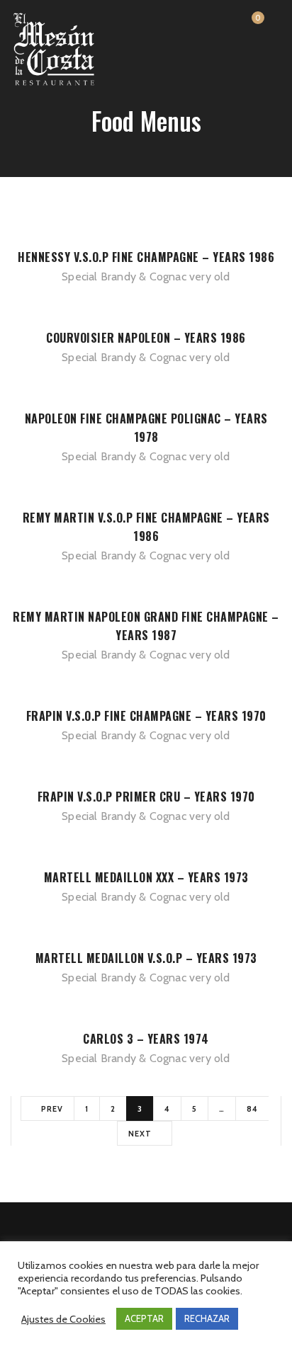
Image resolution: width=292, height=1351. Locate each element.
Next (141, 1134)
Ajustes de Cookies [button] (63, 1319)
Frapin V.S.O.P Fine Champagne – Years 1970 (146, 715)
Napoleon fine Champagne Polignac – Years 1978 (146, 427)
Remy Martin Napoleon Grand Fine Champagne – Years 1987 (146, 626)
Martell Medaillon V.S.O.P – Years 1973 (146, 958)
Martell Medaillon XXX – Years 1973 (146, 877)
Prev (51, 1109)
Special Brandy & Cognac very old (146, 276)
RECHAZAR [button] (207, 1318)
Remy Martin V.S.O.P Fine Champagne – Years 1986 (146, 527)
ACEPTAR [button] (144, 1318)
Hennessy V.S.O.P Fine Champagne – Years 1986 (146, 257)
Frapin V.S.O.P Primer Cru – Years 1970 (146, 796)
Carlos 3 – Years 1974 (146, 1038)
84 (252, 1109)
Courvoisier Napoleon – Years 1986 (146, 337)
